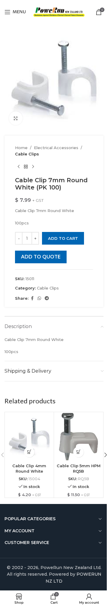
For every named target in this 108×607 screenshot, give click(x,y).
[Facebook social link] (32, 298)
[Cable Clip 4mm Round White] (29, 436)
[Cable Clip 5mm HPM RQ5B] (78, 436)
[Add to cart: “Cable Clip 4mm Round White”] (29, 452)
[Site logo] (59, 11)
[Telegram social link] (47, 298)
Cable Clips (27, 154)
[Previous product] (18, 167)
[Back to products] (25, 167)
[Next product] (33, 167)
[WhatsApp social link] (39, 298)
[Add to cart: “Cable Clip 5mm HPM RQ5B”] (78, 452)
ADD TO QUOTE (41, 257)
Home (21, 147)
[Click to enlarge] (15, 118)
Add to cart (63, 238)
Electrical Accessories (56, 147)
